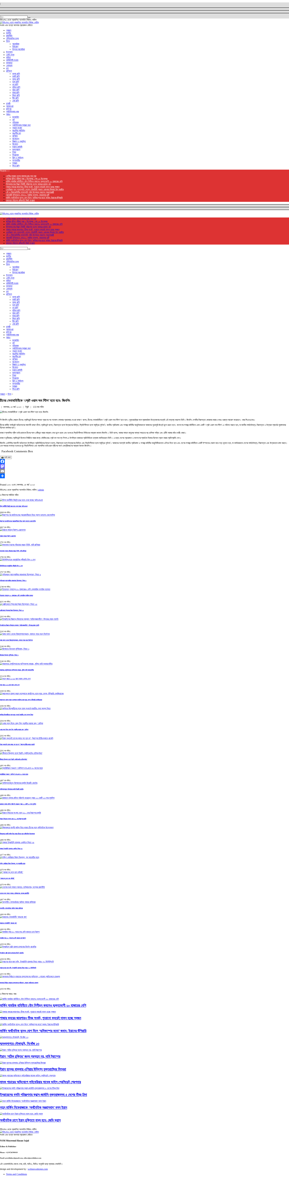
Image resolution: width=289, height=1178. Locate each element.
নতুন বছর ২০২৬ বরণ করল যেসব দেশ (10, 685)
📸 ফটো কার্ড (6, 457)
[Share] (144, 475)
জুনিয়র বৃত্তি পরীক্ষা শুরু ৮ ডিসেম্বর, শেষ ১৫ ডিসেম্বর (26, 178)
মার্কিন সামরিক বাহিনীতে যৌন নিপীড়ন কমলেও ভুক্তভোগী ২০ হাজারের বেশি (34, 181)
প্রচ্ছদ (2, 394)
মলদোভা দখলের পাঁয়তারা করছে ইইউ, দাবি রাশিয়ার (13, 551)
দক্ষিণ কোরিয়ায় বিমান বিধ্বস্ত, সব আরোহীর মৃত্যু (12, 863)
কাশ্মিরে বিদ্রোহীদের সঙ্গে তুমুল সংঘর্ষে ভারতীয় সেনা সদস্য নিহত (16, 714)
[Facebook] (144, 461)
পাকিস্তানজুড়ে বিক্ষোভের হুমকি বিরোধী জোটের (11, 789)
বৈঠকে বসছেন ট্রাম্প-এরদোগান (8, 536)
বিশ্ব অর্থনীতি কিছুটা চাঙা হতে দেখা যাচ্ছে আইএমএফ (14, 506)
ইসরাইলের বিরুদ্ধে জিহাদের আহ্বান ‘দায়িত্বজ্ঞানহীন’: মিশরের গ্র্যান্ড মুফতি (19, 625)
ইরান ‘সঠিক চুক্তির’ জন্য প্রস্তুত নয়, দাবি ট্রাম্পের (30, 1056)
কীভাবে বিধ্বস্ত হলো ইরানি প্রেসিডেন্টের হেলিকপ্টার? (13, 759)
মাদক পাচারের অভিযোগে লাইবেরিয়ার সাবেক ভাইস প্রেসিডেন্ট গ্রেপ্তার (40, 1082)
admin (41, 490)
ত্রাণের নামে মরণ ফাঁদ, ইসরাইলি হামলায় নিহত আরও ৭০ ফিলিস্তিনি (18, 968)
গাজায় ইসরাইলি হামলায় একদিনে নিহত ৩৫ (11, 848)
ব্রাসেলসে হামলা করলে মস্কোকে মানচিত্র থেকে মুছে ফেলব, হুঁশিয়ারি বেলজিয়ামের (21, 700)
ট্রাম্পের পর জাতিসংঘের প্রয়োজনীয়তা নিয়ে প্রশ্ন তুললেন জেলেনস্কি (18, 521)
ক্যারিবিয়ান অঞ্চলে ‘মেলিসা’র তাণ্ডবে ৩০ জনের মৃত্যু (14, 774)
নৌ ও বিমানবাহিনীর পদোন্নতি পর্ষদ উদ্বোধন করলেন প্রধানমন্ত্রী (30, 192)
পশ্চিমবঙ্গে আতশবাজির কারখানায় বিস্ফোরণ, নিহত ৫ (13, 580)
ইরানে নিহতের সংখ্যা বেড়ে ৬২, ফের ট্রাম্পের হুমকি (13, 819)
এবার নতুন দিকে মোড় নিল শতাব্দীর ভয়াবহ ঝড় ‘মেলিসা (14, 729)
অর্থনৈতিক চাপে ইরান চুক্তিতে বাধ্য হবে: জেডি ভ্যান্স (30, 1120)
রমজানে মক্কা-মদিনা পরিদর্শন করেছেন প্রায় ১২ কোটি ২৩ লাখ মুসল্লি (18, 804)
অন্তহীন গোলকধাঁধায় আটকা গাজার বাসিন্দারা (11, 908)
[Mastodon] (144, 466)
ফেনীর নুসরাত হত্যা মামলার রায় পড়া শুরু (21, 176)
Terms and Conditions (16, 1174)
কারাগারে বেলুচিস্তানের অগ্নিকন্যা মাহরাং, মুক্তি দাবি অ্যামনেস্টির (17, 670)
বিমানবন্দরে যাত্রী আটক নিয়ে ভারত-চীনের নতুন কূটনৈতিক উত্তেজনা (17, 834)
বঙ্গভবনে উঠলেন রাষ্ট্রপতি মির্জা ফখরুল (20, 200)
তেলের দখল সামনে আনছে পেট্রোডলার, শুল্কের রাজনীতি (14, 893)
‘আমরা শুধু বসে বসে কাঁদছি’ (7, 878)
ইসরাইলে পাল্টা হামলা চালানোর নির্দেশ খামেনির (11, 953)
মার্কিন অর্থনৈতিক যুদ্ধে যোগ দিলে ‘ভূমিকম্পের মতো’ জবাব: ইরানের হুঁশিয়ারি (34, 197)
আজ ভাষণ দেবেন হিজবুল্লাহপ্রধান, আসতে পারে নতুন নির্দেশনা (16, 640)
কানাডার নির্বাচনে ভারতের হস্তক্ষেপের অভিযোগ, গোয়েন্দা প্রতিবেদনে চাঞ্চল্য (19, 983)
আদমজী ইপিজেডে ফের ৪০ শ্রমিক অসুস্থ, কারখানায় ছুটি (27, 195)
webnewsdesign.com (38, 1169)
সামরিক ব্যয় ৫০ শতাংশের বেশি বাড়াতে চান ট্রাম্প (13, 938)
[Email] (144, 471)
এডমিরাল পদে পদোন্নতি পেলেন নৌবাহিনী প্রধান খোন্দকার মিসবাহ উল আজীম (35, 189)
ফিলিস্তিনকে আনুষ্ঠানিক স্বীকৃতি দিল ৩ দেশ (11, 566)
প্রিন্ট (27, 407)
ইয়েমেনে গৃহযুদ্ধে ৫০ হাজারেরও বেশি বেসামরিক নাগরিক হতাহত (16, 595)
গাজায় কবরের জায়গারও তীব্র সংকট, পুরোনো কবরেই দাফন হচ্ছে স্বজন (32, 187)
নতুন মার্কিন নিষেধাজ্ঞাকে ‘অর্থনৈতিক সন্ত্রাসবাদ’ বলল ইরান (33, 1107)
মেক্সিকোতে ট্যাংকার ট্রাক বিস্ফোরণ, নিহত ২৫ (12, 610)
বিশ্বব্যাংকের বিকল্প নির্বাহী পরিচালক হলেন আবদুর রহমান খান (28, 184)
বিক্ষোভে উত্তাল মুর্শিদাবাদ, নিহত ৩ (9, 655)
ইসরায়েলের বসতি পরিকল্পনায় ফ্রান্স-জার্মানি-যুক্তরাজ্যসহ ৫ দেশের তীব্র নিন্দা (43, 1095)
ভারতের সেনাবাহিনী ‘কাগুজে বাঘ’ (8, 923)
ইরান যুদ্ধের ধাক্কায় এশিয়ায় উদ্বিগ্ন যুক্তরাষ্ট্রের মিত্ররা (33, 1069)
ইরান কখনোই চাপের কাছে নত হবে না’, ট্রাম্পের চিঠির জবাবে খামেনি (17, 744)
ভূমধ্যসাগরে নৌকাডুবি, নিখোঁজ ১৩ (19, 1044)
